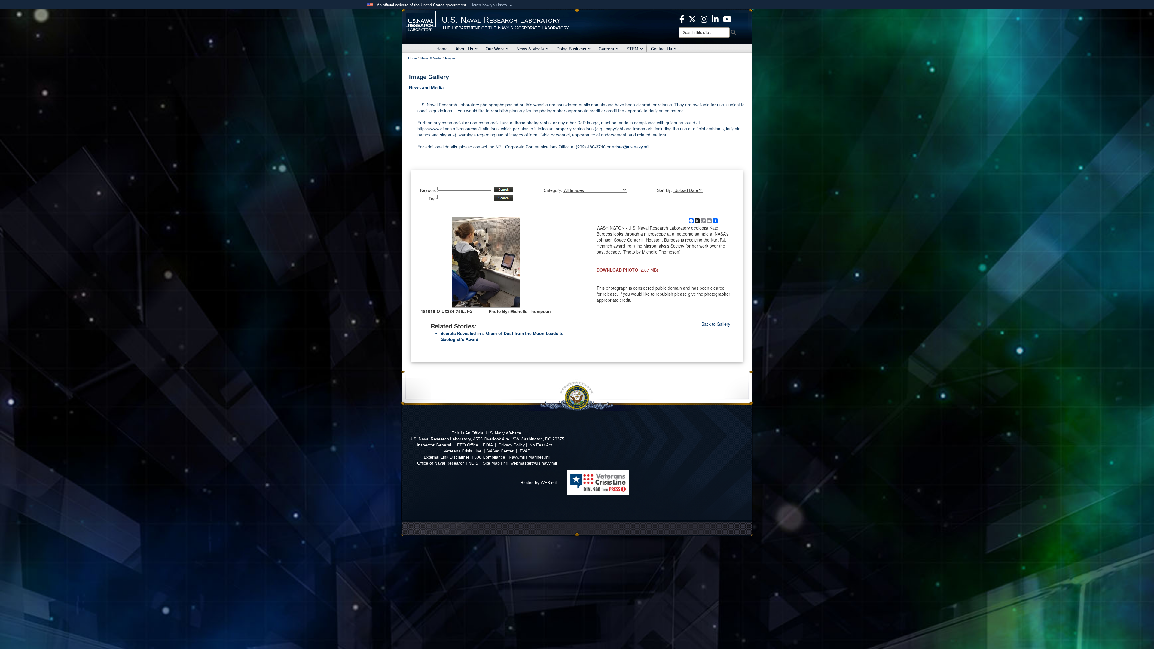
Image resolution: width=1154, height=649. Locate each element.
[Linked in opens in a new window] (715, 18)
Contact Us (661, 49)
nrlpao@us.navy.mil (630, 147)
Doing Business (571, 49)
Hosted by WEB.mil (538, 482)
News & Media (530, 49)
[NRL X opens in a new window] (692, 18)
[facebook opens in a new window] (681, 18)
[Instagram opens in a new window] (704, 18)
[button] (492, 5)
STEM (632, 49)
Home (442, 49)
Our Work (495, 49)
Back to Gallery (715, 324)
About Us (464, 49)
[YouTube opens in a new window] (727, 18)
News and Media (426, 87)
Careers (606, 49)
